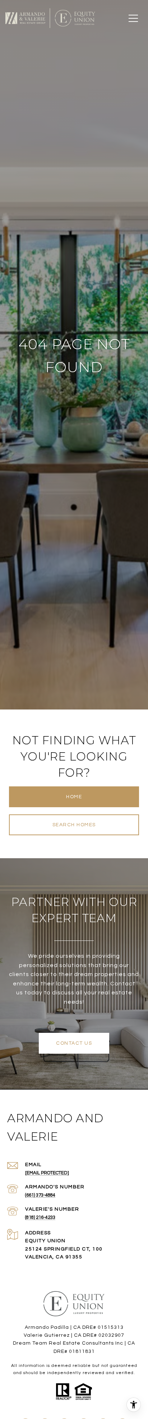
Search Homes (74, 824)
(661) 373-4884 (40, 1195)
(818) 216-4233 (40, 1217)
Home (74, 796)
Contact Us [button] (74, 1043)
